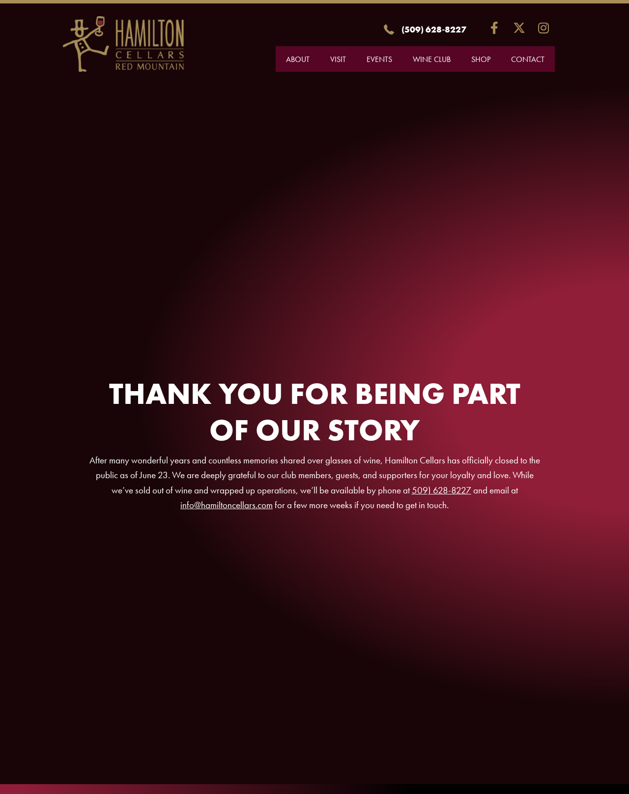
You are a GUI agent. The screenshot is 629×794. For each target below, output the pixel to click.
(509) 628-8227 (433, 29)
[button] (495, 28)
